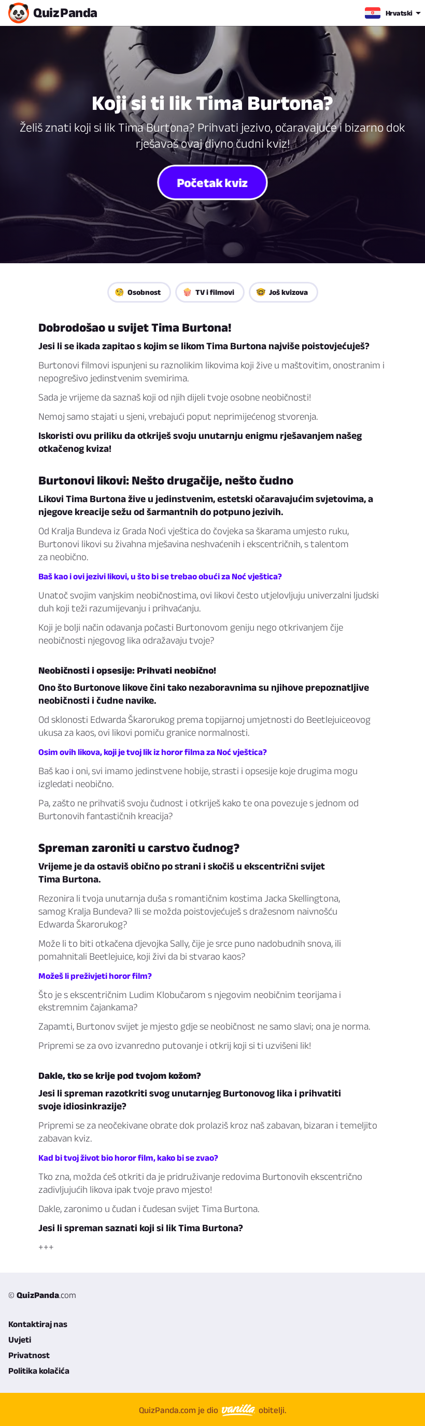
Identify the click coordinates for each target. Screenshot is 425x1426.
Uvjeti (19, 1339)
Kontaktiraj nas (37, 1324)
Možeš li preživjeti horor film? (95, 975)
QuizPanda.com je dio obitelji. (212, 1410)
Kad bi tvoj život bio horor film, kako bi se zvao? (128, 1157)
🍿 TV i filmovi (208, 292)
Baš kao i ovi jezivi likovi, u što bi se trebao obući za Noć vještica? (160, 576)
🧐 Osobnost (138, 292)
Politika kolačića (38, 1370)
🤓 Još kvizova (282, 292)
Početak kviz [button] (212, 182)
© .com (42, 1295)
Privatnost (29, 1355)
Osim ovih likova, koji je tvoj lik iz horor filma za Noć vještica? (152, 752)
